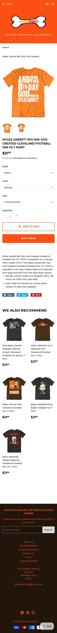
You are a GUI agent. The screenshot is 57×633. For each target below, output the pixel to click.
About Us (28, 542)
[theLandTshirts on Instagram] (33, 613)
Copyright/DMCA (28, 561)
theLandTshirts (30, 621)
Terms (28, 557)
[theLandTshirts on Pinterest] (27, 613)
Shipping (7, 158)
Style (5, 166)
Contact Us (28, 553)
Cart (52, 4)
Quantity (7, 210)
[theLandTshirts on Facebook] (22, 613)
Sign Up (48, 530)
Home (5, 47)
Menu (9, 4)
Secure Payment (28, 545)
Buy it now (28, 238)
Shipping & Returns (28, 549)
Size (4, 195)
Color (5, 181)
